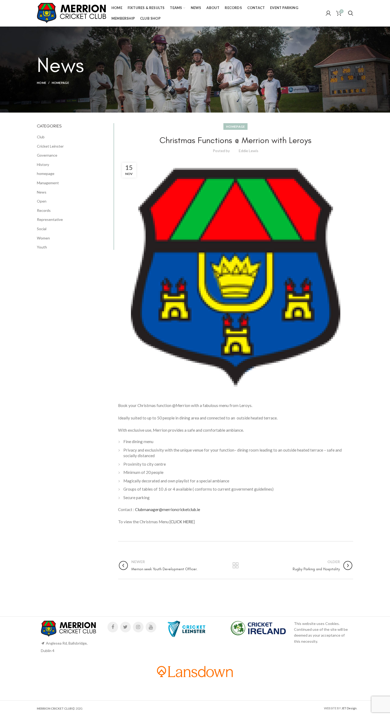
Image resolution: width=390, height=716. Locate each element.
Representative (50, 219)
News (41, 192)
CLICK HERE (182, 521)
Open (41, 201)
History (43, 164)
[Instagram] (138, 627)
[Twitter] (125, 627)
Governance (47, 155)
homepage (60, 82)
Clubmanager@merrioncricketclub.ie (167, 509)
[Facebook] (112, 627)
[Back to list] (236, 565)
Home (41, 82)
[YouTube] (151, 627)
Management (48, 183)
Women (43, 238)
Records (44, 210)
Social (41, 228)
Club (41, 137)
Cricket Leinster (50, 146)
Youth (42, 247)
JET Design (349, 708)
